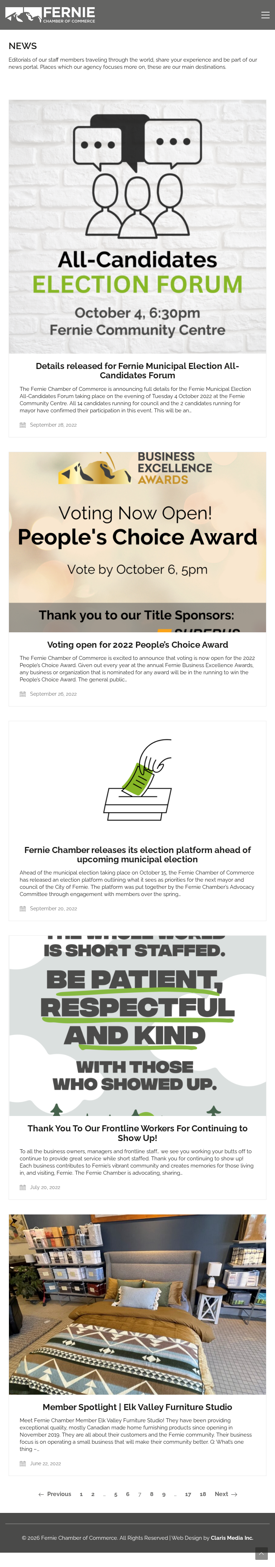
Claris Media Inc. (232, 1538)
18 (203, 1494)
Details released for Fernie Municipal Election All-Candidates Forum (137, 370)
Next (222, 1494)
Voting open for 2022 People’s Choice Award (137, 645)
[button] (265, 15)
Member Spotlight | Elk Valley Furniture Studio (137, 1407)
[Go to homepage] (50, 15)
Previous (58, 1494)
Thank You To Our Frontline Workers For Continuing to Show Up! (138, 1133)
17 (188, 1494)
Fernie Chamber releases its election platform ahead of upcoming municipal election (137, 854)
